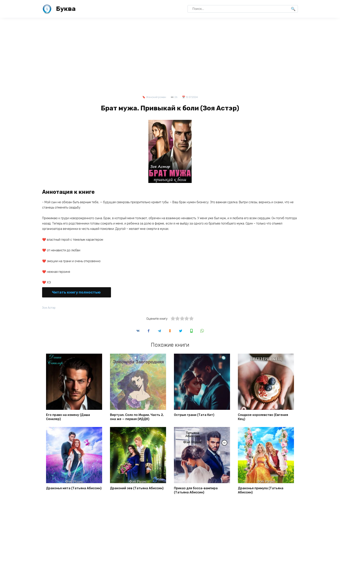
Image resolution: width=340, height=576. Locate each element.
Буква (66, 8)
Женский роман (156, 97)
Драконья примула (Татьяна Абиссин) (260, 490)
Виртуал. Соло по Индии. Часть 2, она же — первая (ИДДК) (137, 417)
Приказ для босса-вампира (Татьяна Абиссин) (196, 490)
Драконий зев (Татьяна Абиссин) (137, 488)
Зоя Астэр (48, 307)
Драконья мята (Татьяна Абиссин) (74, 488)
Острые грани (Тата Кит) (194, 415)
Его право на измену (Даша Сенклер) (68, 417)
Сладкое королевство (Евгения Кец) (263, 417)
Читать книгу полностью (76, 292)
